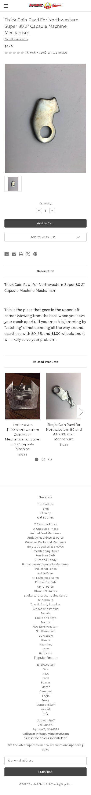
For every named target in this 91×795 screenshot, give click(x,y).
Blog (46, 508)
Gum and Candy (45, 560)
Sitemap (45, 513)
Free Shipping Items (45, 551)
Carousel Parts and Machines (45, 542)
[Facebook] (6, 254)
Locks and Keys (45, 618)
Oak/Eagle (46, 635)
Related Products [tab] (45, 362)
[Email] (14, 254)
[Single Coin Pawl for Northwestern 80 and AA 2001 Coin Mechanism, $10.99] (63, 396)
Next (81, 411)
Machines (45, 644)
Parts (46, 649)
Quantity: (45, 203)
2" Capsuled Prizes (45, 529)
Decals (45, 613)
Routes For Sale (45, 582)
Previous (5, 411)
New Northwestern (45, 627)
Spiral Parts (45, 586)
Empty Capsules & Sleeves (45, 546)
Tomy (45, 700)
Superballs (45, 600)
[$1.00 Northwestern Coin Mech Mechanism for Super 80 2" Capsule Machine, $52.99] (22, 396)
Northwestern (45, 631)
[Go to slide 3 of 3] (50, 459)
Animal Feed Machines (45, 533)
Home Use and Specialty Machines (45, 564)
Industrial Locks (45, 569)
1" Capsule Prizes (45, 524)
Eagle (45, 696)
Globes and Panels (45, 609)
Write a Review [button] (57, 52)
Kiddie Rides (45, 573)
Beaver (45, 640)
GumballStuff (45, 705)
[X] (28, 254)
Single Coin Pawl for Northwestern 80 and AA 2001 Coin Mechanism (64, 432)
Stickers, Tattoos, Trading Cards (45, 595)
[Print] (21, 254)
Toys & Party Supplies (45, 604)
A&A (46, 673)
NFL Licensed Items (45, 578)
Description (45, 271)
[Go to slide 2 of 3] (43, 459)
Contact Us (45, 504)
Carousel (45, 691)
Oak (45, 669)
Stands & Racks (45, 591)
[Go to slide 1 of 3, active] (36, 459)
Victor (45, 687)
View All (46, 709)
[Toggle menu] (6, 6)
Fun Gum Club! (45, 555)
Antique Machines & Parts (45, 537)
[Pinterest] (35, 254)
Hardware (45, 653)
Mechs (45, 622)
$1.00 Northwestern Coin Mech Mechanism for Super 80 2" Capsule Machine (23, 439)
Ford (45, 678)
